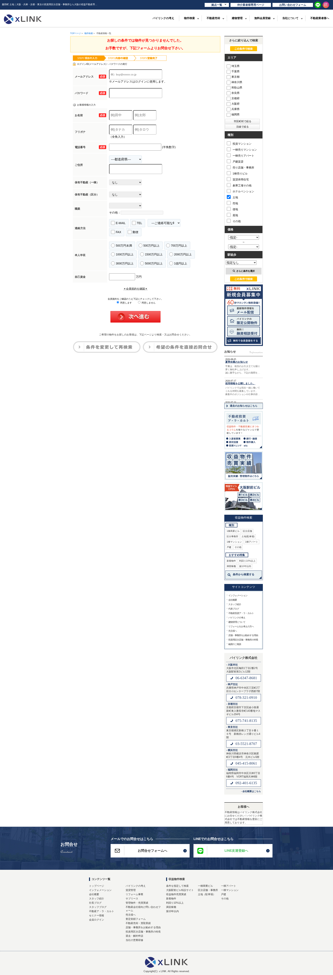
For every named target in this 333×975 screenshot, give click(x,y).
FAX (118, 232)
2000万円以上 (183, 254)
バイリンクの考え (163, 18)
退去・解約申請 (134, 935)
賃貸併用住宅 (241, 179)
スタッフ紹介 (234, 604)
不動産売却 (213, 18)
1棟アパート (251, 541)
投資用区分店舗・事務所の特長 (243, 639)
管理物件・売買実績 (137, 902)
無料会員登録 (262, 18)
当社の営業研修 (134, 940)
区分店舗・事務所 (208, 890)
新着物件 (231, 561)
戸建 (229, 547)
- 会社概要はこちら (251, 791)
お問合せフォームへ (152, 850)
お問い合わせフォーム (292, 4)
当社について (290, 18)
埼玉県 (235, 66)
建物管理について (236, 622)
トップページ (96, 885)
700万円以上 (179, 245)
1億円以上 (180, 263)
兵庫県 (235, 109)
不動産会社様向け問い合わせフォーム (143, 909)
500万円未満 (124, 245)
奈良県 (235, 92)
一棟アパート (228, 885)
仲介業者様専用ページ (250, 4)
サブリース (132, 898)
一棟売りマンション (245, 149)
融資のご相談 (234, 644)
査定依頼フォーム (136, 918)
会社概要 (232, 600)
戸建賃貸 (238, 161)
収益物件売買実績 (176, 894)
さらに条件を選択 (245, 271)
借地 (235, 209)
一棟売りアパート (243, 155)
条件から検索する (243, 574)
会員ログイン (96, 919)
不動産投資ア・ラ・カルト (241, 613)
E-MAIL (120, 223)
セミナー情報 (96, 915)
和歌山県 (236, 87)
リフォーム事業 (134, 894)
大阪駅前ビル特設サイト (180, 890)
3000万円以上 (125, 263)
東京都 (235, 76)
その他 (237, 221)
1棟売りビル (240, 173)
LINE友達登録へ (236, 850)
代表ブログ (233, 608)
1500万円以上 (154, 254)
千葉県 (235, 71)
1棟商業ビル (233, 531)
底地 (235, 215)
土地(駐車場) (248, 536)
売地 (235, 203)
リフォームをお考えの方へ (241, 626)
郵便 (135, 232)
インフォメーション (237, 595)
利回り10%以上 (247, 561)
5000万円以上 (154, 263)
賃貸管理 (131, 890)
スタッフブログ (98, 907)
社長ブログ (95, 902)
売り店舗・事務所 (243, 167)
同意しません (148, 302)
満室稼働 (231, 566)
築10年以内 (245, 566)
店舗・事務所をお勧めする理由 (243, 635)
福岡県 (235, 114)
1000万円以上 (125, 254)
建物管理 (237, 18)
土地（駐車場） (206, 894)
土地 (235, 197)
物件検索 (189, 18)
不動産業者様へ (319, 18)
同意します (126, 302)
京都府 (235, 98)
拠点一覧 (216, 4)
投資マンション (242, 143)
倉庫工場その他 (242, 185)
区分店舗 (247, 531)
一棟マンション (230, 890)
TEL (139, 223)
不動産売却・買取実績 (138, 923)
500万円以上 (151, 245)
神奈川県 (236, 82)
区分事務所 (232, 536)
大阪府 (235, 103)
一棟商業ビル (205, 885)
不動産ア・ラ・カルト (101, 911)
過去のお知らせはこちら (243, 405)
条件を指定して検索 (177, 885)
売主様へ (232, 631)
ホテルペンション (243, 191)
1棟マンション (234, 541)
